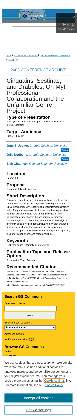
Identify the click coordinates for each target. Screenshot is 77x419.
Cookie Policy (54, 385)
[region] (38, 387)
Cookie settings (54, 380)
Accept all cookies (38, 398)
